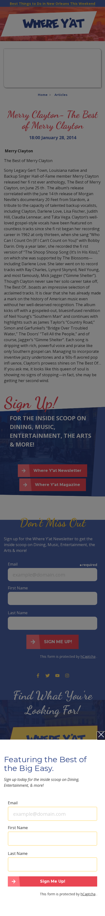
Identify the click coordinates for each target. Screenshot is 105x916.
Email (13, 803)
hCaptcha (88, 894)
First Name (18, 827)
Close (101, 736)
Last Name (18, 853)
